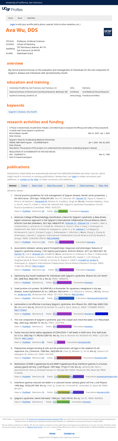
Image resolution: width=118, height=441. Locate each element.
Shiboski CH (83, 223)
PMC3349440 (53, 238)
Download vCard (25, 53)
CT (100, 313)
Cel (61, 376)
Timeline (71, 185)
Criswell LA (83, 260)
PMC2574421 (78, 294)
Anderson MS (24, 294)
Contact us (69, 433)
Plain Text (103, 185)
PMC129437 (27, 338)
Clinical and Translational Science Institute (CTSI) (46, 419)
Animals (99, 298)
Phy (77, 376)
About (20, 18)
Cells (105, 298)
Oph (64, 298)
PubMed (26, 211)
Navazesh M (41, 201)
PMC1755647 (20, 310)
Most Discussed (54, 185)
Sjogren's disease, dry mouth (23, 111)
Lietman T (80, 229)
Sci (59, 342)
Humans (85, 211)
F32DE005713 (19, 154)
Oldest (24, 185)
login (74, 176)
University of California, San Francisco (24, 2)
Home (10, 18)
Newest (13, 185)
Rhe (65, 242)
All (67, 357)
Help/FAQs (31, 18)
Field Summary (87, 185)
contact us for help (29, 179)
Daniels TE (81, 198)
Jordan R (94, 260)
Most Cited (37, 185)
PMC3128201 (38, 266)
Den (61, 211)
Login (12, 24)
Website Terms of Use (34, 427)
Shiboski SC (70, 223)
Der (61, 401)
